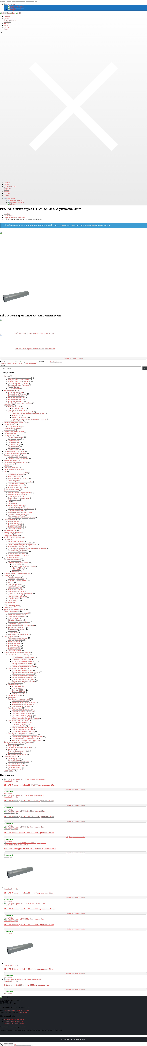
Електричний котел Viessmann (18, 385)
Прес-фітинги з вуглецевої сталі (19, 699)
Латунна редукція (14, 444)
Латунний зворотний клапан (14, 431)
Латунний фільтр (10, 433)
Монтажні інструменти (12, 428)
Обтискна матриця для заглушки (23, 676)
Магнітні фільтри (10, 530)
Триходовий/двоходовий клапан (15, 609)
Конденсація (16, 415)
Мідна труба (12, 745)
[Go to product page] (75, 779)
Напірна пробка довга (11, 536)
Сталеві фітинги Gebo (15, 695)
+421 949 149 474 (10, 1010)
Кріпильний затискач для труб (18, 613)
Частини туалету (13, 600)
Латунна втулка (13, 446)
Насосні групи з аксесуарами (14, 537)
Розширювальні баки (11, 467)
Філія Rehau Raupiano (15, 541)
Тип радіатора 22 (14, 647)
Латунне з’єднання (14, 439)
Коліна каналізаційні (15, 588)
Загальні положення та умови (14, 1019)
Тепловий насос (9, 390)
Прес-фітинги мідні (14, 708)
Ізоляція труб (8, 534)
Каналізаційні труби (56, 362)
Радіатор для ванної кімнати (17, 638)
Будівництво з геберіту (12, 489)
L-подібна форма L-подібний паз (23, 658)
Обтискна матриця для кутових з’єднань (26, 672)
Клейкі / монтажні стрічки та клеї (19, 492)
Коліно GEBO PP (18, 688)
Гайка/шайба (12, 503)
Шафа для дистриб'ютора (16, 616)
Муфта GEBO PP (18, 686)
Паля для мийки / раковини (17, 597)
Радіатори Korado (10, 519)
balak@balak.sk (24, 1012)
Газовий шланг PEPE (15, 485)
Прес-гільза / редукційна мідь (22, 710)
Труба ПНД (12, 749)
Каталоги (7, 25)
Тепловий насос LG (15, 399)
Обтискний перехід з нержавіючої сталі (25, 738)
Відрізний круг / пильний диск (18, 498)
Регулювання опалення (12, 559)
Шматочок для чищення (16, 579)
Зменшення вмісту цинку (16, 765)
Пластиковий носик (15, 584)
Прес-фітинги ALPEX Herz (17, 668)
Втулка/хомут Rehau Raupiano (18, 552)
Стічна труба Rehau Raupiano (18, 555)
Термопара (15, 571)
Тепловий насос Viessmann (17, 394)
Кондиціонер (8, 405)
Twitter (9, 364)
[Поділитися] (140, 2)
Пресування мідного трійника (22, 715)
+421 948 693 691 (23, 1010)
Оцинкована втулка (14, 769)
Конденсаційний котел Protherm (19, 381)
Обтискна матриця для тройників (23, 667)
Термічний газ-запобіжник (17, 487)
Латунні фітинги (9, 424)
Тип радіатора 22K (14, 521)
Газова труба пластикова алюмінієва (20, 482)
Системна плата (13, 632)
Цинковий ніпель (14, 760)
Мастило (11, 582)
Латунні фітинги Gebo (15, 683)
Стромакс (7, 607)
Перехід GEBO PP (18, 693)
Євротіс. (7, 466)
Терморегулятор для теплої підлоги (24, 566)
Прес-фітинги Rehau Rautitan (18, 720)
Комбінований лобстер (16, 496)
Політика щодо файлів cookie (14, 1023)
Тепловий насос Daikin (16, 396)
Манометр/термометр (15, 507)
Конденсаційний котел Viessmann (19, 378)
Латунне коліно (13, 442)
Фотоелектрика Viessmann (13, 532)
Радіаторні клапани (14, 528)
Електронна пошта (30, 364)
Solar (5, 604)
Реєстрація (7, 22)
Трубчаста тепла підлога (16, 627)
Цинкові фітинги (10, 756)
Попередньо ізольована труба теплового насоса (28, 414)
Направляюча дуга (14, 623)
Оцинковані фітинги (15, 763)
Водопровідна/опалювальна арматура (17, 652)
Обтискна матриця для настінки (23, 674)
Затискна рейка (13, 618)
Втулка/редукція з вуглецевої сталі (23, 702)
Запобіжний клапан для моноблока (20, 403)
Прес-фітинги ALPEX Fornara (18, 654)
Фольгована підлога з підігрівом (19, 622)
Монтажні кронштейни (20, 417)
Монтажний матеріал (11, 491)
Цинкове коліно (13, 758)
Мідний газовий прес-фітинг (18, 478)
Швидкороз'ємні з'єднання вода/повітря (21, 518)
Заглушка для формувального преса (24, 661)
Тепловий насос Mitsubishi (17, 397)
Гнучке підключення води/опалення (20, 747)
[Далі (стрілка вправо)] (143, 523)
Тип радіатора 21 (14, 645)
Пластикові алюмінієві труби (18, 751)
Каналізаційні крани (15, 586)
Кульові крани (9, 430)
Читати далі (8, 793)
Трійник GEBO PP (18, 692)
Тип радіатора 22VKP (15, 523)
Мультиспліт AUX (18, 408)
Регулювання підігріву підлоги (18, 562)
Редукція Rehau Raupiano (16, 550)
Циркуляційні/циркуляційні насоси (16, 462)
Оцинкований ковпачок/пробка (18, 762)
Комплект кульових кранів (17, 614)
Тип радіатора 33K (14, 525)
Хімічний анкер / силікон (16, 494)
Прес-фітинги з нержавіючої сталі (19, 733)
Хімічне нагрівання (10, 460)
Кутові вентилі (9, 464)
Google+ (20, 364)
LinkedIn (14, 364)
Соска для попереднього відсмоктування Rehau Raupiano (27, 548)
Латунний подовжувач (16, 437)
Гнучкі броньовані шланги (13, 469)
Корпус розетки (9, 602)
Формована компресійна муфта (22, 663)
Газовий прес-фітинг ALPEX (18, 473)
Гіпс (9, 501)
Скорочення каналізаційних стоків (20, 593)
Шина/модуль (16, 564)
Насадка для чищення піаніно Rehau (20, 543)
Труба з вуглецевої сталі (16, 744)
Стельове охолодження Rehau (18, 458)
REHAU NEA (16, 570)
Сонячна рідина (13, 606)
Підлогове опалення (11, 611)
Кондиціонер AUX (14, 406)
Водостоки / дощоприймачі (17, 580)
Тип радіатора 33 (14, 649)
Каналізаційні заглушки (16, 591)
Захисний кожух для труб (16, 629)
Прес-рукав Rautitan (19, 726)
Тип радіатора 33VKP (15, 527)
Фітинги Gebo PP (14, 684)
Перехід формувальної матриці (22, 665)
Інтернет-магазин (10, 20)
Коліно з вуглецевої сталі (20, 701)
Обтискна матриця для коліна (22, 670)
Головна (7, 16)
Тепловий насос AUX (15, 392)
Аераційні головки (14, 577)
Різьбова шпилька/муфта (16, 516)
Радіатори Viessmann (11, 636)
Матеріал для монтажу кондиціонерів (21, 412)
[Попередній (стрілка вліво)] (3, 523)
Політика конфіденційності (13, 1021)
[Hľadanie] (144, 368)
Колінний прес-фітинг (19, 656)
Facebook (3, 364)
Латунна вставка (13, 440)
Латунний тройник (14, 449)
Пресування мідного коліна (21, 713)
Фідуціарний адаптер (15, 620)
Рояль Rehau (8, 539)
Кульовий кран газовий (16, 475)
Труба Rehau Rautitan (15, 753)
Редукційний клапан (15, 426)
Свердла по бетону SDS (16, 510)
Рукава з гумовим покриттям (18, 514)
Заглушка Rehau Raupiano (16, 553)
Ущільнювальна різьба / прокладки (20, 512)
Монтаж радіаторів (14, 641)
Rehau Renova (12, 631)
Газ (5, 471)
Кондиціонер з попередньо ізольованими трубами (29, 419)
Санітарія (7, 575)
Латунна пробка (13, 448)
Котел (6, 376)
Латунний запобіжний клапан (14, 451)
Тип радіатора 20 (14, 643)
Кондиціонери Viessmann (16, 410)
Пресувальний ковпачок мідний (23, 711)
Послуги (7, 27)
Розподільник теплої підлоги (18, 634)
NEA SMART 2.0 (18, 568)
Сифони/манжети (14, 598)
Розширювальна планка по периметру (21, 625)
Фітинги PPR (12, 697)
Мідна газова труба (14, 476)
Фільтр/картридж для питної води (15, 423)
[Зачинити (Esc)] (145, 2)
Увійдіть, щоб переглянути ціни (73, 358)
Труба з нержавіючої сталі (17, 754)
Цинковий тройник (14, 767)
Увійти (6, 23)
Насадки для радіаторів (16, 640)
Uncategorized (8, 771)
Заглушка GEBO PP (18, 690)
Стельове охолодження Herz (17, 457)
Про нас (7, 18)
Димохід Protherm (14, 388)
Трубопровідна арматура (16, 505)
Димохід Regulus (13, 387)
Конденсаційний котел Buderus (18, 379)
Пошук (2, 365)
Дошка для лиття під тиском (21, 659)
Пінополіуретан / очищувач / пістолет (21, 509)
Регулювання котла (14, 561)
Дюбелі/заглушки (14, 500)
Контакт (7, 29)
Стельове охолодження (12, 455)
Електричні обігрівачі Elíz (13, 421)
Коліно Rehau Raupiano (16, 546)
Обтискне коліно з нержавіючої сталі (24, 735)
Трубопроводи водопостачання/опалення (18, 742)
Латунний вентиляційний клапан (15, 453)
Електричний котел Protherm (18, 383)
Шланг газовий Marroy (16, 484)
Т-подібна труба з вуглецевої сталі (23, 704)
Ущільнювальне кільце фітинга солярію (25, 719)
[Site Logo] (10, 13)
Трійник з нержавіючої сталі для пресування (27, 740)
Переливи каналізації (15, 595)
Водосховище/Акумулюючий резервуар (17, 573)
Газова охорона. (13, 480)
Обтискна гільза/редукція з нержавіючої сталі (27, 737)
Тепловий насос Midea (15, 401)
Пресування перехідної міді (21, 717)
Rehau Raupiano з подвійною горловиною (22, 545)
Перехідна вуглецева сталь (21, 706)
